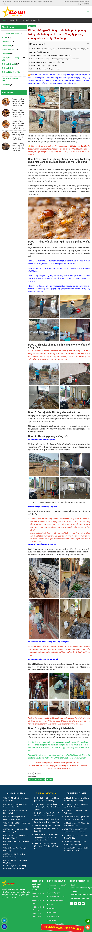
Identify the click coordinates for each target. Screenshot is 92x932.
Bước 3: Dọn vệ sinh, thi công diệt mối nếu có (46, 62)
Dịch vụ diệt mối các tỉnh (10, 79)
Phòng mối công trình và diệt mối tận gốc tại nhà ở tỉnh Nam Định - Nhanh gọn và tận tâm (18, 113)
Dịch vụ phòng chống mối (10, 59)
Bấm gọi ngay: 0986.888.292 (62, 927)
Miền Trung (6, 46)
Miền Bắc (36, 20)
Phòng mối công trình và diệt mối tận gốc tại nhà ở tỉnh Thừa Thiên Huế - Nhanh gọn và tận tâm (18, 102)
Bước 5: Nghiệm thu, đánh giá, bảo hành (44, 69)
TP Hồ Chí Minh (8, 50)
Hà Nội (4, 38)
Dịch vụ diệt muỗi (9, 64)
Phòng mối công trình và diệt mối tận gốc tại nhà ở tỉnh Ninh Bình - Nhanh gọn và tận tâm (18, 124)
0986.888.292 (86, 4)
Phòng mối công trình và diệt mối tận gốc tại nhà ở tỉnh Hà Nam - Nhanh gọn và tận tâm (18, 147)
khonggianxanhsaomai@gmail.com (77, 1)
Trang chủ (25, 20)
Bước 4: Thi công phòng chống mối (43, 66)
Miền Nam (6, 54)
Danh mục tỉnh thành (10, 34)
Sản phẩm (6, 85)
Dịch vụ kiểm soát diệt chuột (11, 73)
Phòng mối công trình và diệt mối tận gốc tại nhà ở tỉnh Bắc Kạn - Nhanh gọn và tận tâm (18, 135)
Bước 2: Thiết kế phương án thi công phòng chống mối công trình (54, 59)
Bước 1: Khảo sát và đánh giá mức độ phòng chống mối (50, 56)
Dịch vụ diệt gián (8, 68)
